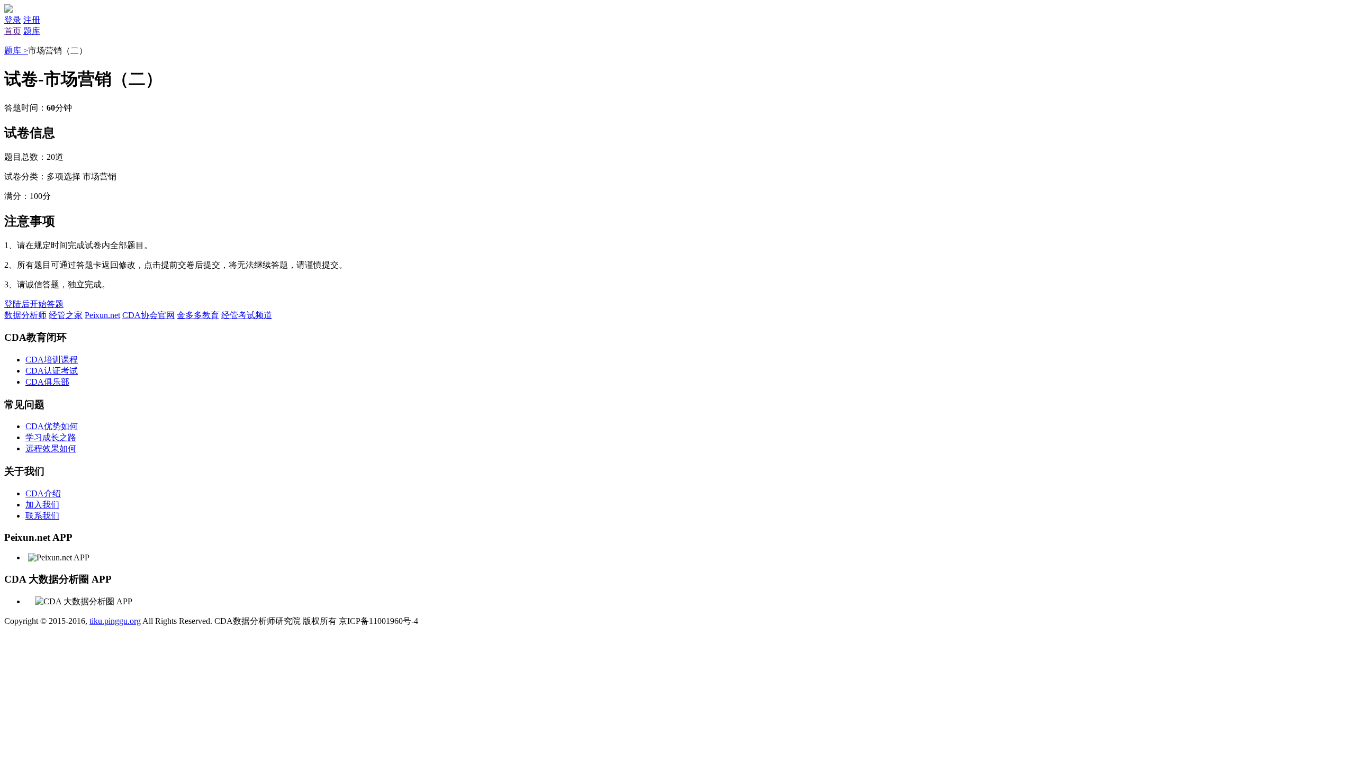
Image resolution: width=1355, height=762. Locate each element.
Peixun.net (102, 315)
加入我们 (42, 504)
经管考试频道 (246, 315)
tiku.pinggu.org (115, 620)
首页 (12, 30)
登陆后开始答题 (34, 304)
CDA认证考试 (51, 370)
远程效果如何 (50, 448)
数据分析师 (25, 315)
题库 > (16, 50)
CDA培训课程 (51, 359)
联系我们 (42, 515)
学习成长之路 (50, 437)
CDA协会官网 (148, 315)
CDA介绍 (43, 493)
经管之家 (66, 315)
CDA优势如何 (51, 426)
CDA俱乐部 (47, 381)
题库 (31, 30)
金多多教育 (198, 315)
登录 (12, 19)
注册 (31, 19)
